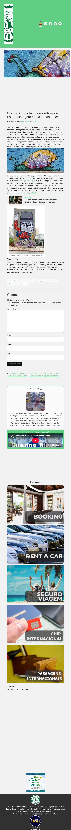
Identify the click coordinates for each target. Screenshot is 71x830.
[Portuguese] (40, 21)
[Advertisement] (36, 92)
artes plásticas (12, 281)
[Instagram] (55, 23)
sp (18, 284)
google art (43, 281)
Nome (10, 335)
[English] (40, 26)
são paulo (11, 284)
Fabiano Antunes (24, 121)
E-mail (10, 344)
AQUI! (53, 147)
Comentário (12, 309)
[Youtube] (60, 23)
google (35, 281)
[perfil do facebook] (45, 23)
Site (8, 354)
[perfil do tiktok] (50, 23)
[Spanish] (40, 24)
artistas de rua (25, 281)
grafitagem (53, 281)
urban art (25, 284)
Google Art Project (28, 181)
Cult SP (34, 121)
